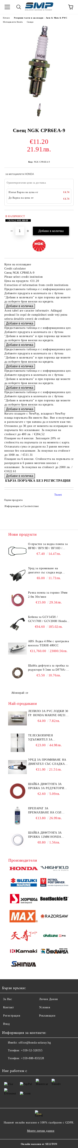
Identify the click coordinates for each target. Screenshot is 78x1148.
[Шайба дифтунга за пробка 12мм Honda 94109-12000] (17, 840)
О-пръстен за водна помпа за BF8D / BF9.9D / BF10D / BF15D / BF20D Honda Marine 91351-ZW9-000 (48, 546)
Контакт (8, 1007)
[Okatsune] (54, 936)
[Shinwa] (24, 964)
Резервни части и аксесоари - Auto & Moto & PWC (40, 18)
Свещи (30, 22)
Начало (6, 18)
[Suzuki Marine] (24, 883)
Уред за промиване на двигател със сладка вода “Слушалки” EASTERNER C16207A (46, 571)
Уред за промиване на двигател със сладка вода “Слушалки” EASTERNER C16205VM (47, 762)
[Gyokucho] (54, 917)
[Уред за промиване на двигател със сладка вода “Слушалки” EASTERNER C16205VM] (17, 767)
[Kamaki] (24, 951)
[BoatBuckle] (54, 899)
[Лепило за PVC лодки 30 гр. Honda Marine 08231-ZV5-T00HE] (17, 718)
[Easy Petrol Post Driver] (54, 883)
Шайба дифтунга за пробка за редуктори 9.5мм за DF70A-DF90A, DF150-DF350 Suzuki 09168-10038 (48, 668)
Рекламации (47, 1015)
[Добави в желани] (68, 216)
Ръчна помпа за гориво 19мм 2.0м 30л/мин (48, 594)
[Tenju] (24, 936)
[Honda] (24, 869)
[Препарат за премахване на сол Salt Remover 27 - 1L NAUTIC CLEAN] (17, 815)
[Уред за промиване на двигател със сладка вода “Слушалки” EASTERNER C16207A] (17, 575)
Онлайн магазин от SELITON (39, 1144)
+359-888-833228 (32, 1058)
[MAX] (24, 917)
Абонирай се (19, 692)
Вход (6, 1023)
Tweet (58, 494)
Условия (44, 1007)
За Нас (7, 999)
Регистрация (11, 1015)
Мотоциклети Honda (13, 22)
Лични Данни (48, 999)
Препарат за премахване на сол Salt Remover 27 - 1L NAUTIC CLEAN (45, 811)
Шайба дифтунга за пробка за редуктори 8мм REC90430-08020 (46, 786)
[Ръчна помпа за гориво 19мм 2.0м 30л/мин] (17, 600)
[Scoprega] (24, 899)
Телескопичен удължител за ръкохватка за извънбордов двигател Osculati (47, 738)
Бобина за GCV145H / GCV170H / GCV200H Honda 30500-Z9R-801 (47, 619)
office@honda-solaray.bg (35, 1042)
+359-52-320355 (31, 1050)
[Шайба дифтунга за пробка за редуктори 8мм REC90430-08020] (17, 791)
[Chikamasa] (54, 951)
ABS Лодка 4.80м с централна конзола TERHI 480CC (48, 643)
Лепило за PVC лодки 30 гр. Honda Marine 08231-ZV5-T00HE (48, 713)
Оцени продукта (13, 500)
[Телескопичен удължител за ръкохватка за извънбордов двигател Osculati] (17, 742)
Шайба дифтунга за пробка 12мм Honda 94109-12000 (45, 835)
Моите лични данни (40, 1130)
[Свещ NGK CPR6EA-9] (39, 96)
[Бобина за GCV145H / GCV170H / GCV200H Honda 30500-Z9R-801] (17, 624)
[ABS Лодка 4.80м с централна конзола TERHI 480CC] (17, 648)
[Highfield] (54, 869)
